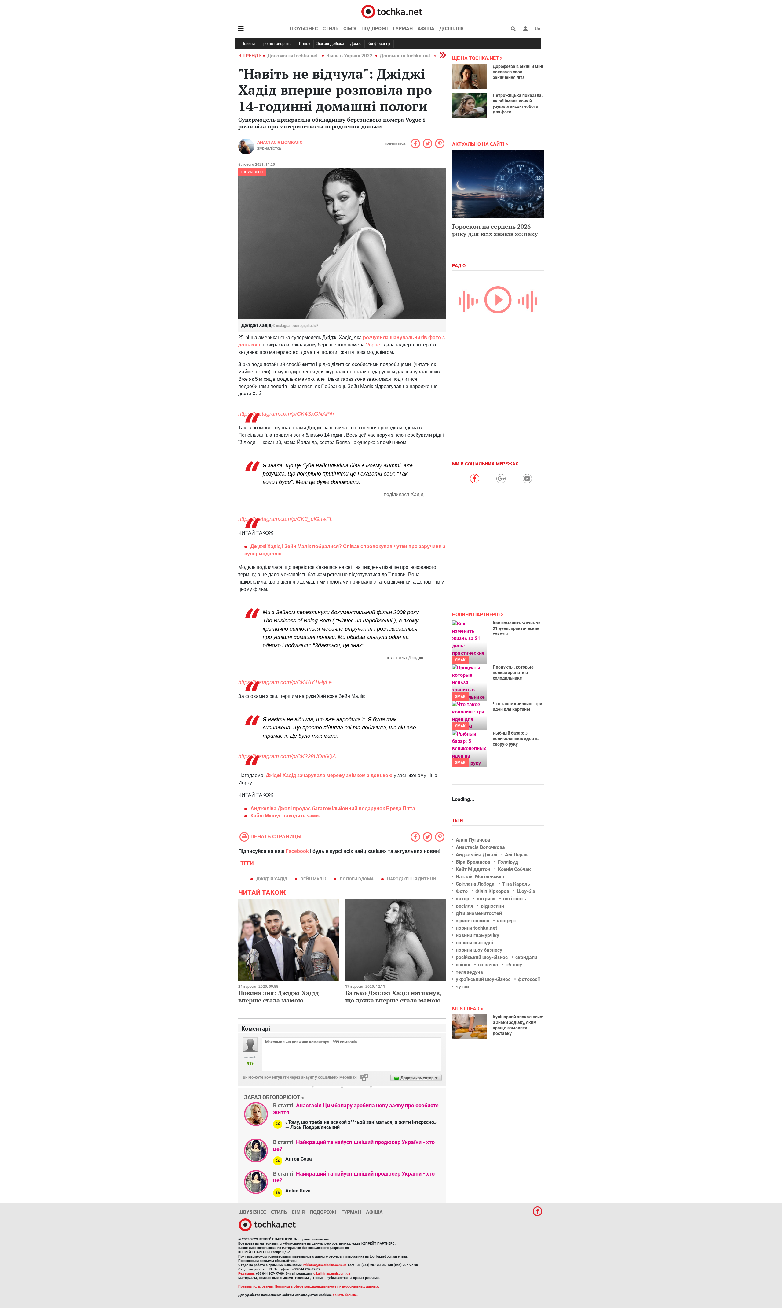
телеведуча (469, 972)
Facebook (297, 851)
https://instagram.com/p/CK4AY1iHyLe (285, 682)
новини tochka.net (476, 928)
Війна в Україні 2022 (349, 56)
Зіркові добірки (330, 43)
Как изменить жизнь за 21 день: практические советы (517, 628)
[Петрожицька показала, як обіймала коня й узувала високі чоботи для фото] (469, 105)
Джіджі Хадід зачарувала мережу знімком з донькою (329, 775)
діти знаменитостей (479, 913)
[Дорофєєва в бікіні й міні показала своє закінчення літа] (469, 76)
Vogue (373, 344)
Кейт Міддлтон (473, 869)
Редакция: (246, 1274)
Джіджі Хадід (271, 878)
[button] (525, 29)
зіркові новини (472, 921)
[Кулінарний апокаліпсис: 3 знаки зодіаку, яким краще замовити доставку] (469, 1026)
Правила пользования (255, 1286)
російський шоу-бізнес (482, 957)
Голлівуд (508, 862)
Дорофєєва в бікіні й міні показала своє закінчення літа (518, 72)
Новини (248, 43)
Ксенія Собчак (514, 869)
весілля (464, 906)
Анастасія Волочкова (480, 847)
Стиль (330, 28)
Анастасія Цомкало (280, 142)
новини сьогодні (474, 943)
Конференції (378, 43)
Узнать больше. (345, 1295)
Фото (462, 891)
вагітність (514, 899)
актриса (486, 899)
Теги (458, 820)
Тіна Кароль (516, 884)
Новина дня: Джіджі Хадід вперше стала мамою (278, 996)
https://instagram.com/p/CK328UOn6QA (287, 756)
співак (463, 965)
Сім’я (349, 28)
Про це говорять (276, 43)
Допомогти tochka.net (293, 56)
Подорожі (374, 28)
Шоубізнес (304, 28)
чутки (462, 987)
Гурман (403, 28)
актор (462, 899)
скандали (526, 957)
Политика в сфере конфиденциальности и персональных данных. (327, 1286)
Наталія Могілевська (480, 877)
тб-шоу (514, 965)
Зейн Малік (313, 878)
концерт (506, 921)
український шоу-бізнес (483, 979)
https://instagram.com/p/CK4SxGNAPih (286, 414)
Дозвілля (451, 28)
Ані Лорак (516, 855)
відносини (492, 906)
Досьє (355, 43)
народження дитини (411, 878)
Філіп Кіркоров (492, 891)
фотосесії (529, 979)
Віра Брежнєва (473, 862)
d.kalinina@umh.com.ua (331, 1274)
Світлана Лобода (475, 884)
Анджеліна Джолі (476, 855)
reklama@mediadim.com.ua (324, 1265)
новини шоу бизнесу (479, 950)
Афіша (426, 28)
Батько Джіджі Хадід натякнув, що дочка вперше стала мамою (393, 996)
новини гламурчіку (477, 935)
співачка (488, 965)
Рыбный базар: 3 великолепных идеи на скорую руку (516, 739)
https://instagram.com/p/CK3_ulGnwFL (285, 519)
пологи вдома (357, 878)
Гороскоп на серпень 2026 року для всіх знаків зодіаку (495, 230)
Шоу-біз (526, 891)
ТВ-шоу (303, 43)
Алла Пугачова (473, 840)
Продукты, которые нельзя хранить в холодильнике (513, 672)
